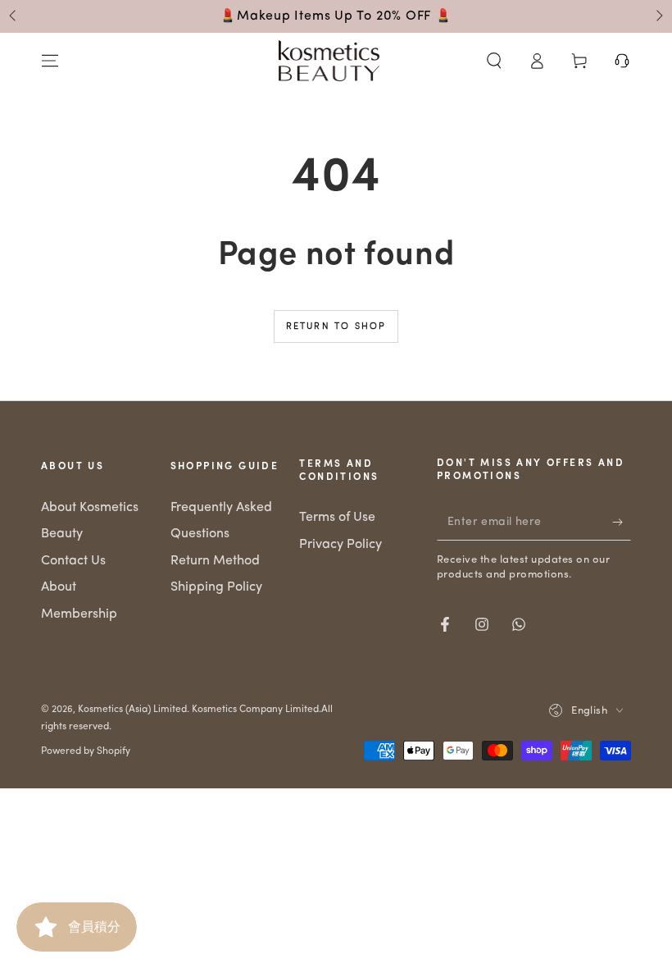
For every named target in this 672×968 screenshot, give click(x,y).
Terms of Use (337, 517)
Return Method (215, 561)
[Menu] (50, 61)
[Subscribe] (621, 522)
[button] (494, 61)
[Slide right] (658, 16)
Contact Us (73, 561)
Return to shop (336, 326)
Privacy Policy (340, 544)
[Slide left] (14, 16)
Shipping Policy (216, 587)
